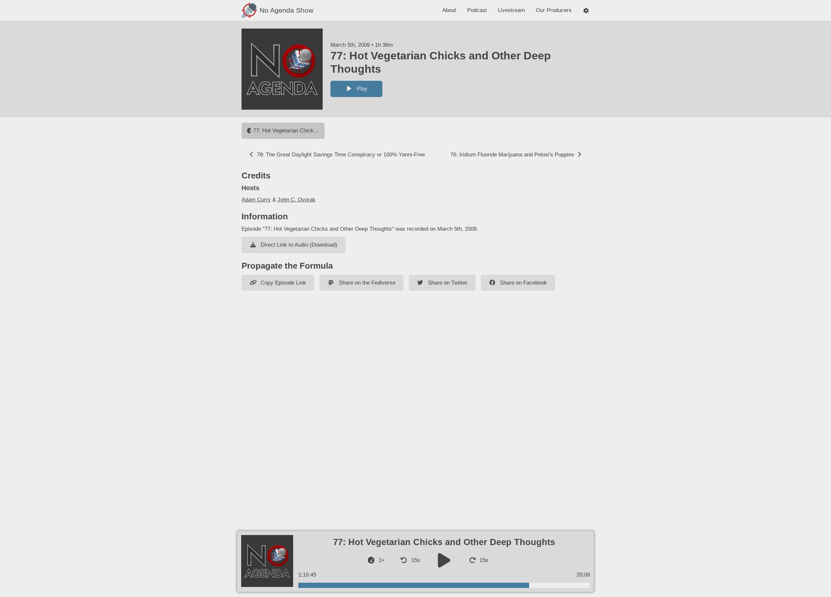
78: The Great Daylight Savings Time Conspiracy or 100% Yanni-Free (340, 155)
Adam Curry (256, 200)
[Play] (443, 560)
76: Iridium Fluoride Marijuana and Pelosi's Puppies (513, 155)
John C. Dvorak (297, 200)
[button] (586, 10)
